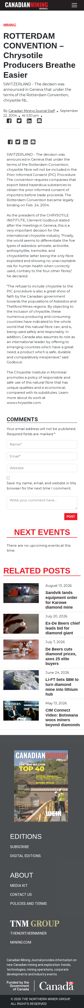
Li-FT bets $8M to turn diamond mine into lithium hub (62, 686)
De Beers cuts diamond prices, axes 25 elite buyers (60, 656)
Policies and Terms (28, 903)
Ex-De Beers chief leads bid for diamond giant (62, 628)
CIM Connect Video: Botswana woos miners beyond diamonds (62, 717)
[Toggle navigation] (74, 5)
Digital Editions (25, 856)
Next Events (42, 532)
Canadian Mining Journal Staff (32, 111)
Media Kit (19, 885)
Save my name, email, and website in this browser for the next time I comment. (41, 485)
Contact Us (21, 894)
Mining (9, 25)
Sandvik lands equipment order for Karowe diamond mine (61, 600)
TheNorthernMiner (28, 933)
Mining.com (20, 942)
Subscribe (19, 847)
